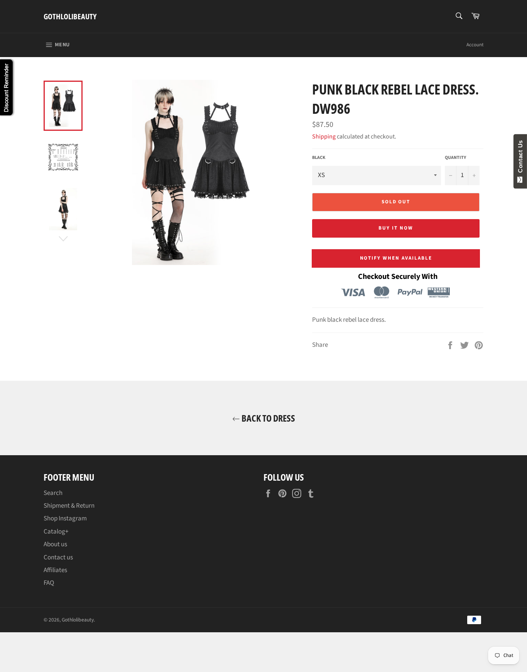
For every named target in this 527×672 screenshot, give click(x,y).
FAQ (49, 583)
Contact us (58, 557)
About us (55, 544)
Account (474, 44)
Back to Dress (267, 418)
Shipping (324, 136)
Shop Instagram (65, 518)
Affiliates (55, 570)
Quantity (455, 158)
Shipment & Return (69, 505)
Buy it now (395, 228)
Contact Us (520, 158)
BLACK (318, 158)
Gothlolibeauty (70, 16)
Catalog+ (56, 531)
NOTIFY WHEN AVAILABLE (396, 258)
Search (53, 493)
